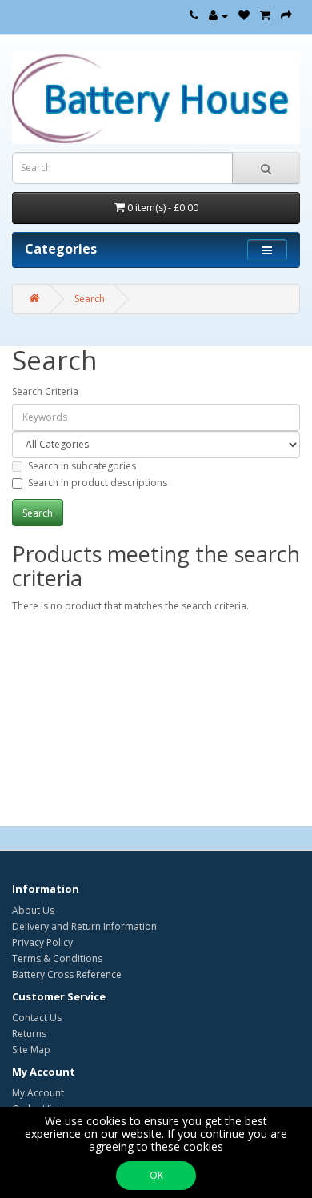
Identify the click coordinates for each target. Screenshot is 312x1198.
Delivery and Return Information (84, 926)
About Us (33, 910)
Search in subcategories (82, 466)
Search (89, 298)
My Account (38, 1093)
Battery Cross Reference (67, 974)
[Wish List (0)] (244, 15)
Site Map (31, 1049)
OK (156, 1175)
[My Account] (218, 15)
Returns (29, 1033)
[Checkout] (286, 15)
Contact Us (37, 1017)
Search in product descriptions (97, 482)
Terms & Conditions (57, 958)
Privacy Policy (42, 942)
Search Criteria (45, 391)
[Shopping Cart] (265, 15)
